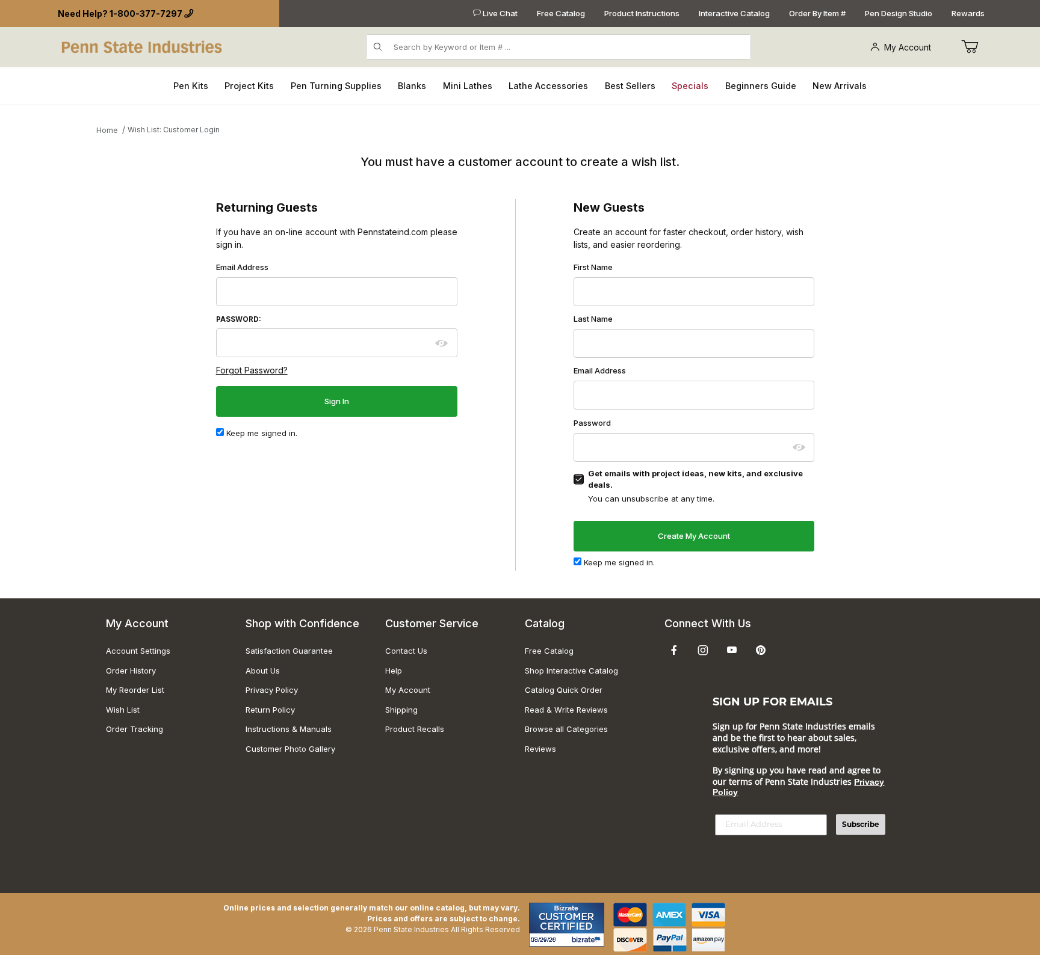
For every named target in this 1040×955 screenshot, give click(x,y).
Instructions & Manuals (289, 729)
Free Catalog (561, 13)
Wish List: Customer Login (174, 129)
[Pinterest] (760, 650)
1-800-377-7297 (146, 13)
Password (592, 423)
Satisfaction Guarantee (289, 651)
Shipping (401, 709)
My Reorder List (135, 690)
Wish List (123, 709)
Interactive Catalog (734, 13)
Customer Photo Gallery (290, 749)
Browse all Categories (566, 729)
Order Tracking (134, 729)
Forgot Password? (252, 370)
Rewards (968, 13)
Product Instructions (641, 13)
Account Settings (138, 651)
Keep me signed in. (260, 433)
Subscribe (860, 824)
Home (107, 130)
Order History (131, 670)
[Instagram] (703, 650)
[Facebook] (674, 650)
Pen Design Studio (898, 13)
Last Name (593, 319)
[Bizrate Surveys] (587, 940)
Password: (238, 319)
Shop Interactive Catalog (571, 670)
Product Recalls (414, 729)
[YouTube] (731, 650)
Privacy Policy (272, 690)
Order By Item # (817, 13)
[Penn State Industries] (143, 46)
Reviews (540, 749)
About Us (263, 670)
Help (393, 670)
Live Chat (499, 13)
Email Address (242, 267)
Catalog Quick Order (563, 690)
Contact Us (406, 651)
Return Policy (270, 709)
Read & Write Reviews (566, 709)
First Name (593, 267)
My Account (907, 47)
